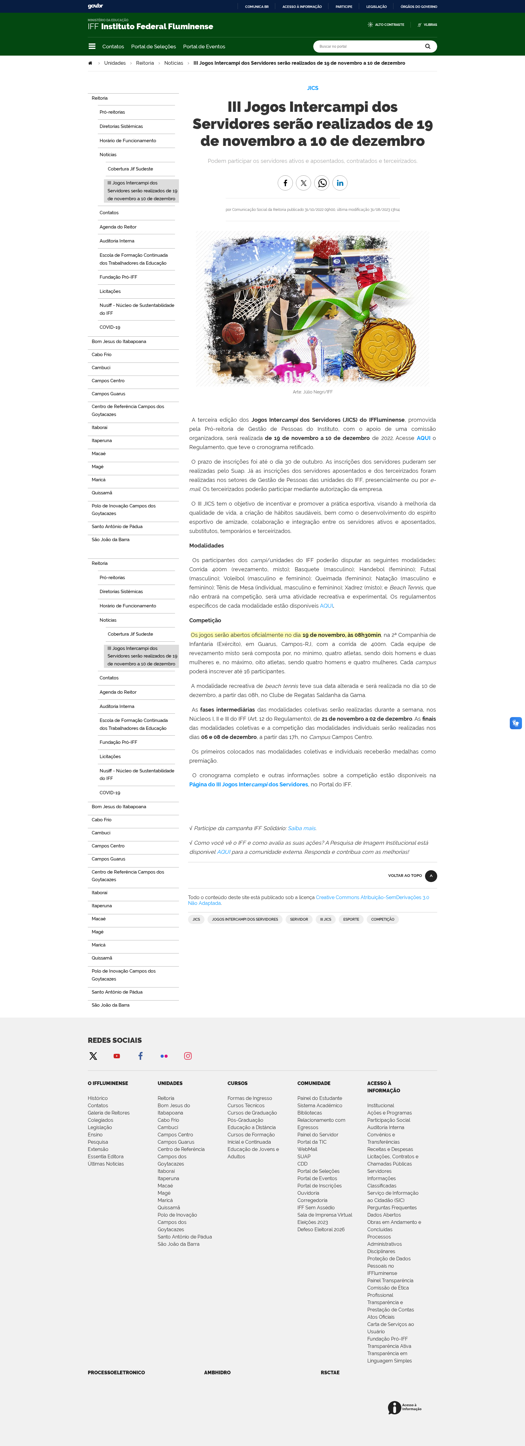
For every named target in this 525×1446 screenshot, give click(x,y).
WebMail (307, 1149)
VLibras (430, 25)
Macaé (165, 1186)
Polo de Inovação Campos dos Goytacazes (177, 1222)
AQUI (425, 438)
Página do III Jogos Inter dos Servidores (248, 784)
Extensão (98, 1149)
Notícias (173, 63)
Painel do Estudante (319, 1098)
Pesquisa (98, 1142)
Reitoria (145, 63)
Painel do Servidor (317, 1135)
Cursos (238, 1083)
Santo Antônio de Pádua (185, 1237)
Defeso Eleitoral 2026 (321, 1229)
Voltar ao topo (405, 875)
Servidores (379, 1171)
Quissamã (169, 1208)
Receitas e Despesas (390, 1149)
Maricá (165, 1200)
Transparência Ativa (389, 1346)
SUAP (304, 1156)
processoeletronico (116, 1373)
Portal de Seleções (153, 46)
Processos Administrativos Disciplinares (384, 1244)
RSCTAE (330, 1373)
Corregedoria (312, 1200)
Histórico (98, 1098)
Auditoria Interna (385, 1127)
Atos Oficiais (381, 1317)
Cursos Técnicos (246, 1105)
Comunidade (314, 1083)
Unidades (115, 63)
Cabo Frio (168, 1120)
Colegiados (100, 1120)
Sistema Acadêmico (319, 1105)
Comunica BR (257, 7)
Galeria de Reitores (109, 1113)
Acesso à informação (302, 7)
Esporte (351, 919)
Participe (344, 7)
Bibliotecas (309, 1113)
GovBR (95, 6)
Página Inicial (91, 63)
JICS (196, 919)
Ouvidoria (308, 1193)
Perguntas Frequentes (392, 1208)
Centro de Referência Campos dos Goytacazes (181, 1156)
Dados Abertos (384, 1215)
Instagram (188, 1056)
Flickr (164, 1056)
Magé (164, 1193)
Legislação (376, 7)
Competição (382, 919)
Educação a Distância (252, 1127)
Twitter (93, 1056)
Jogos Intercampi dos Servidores (245, 919)
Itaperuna (168, 1178)
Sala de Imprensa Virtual (324, 1215)
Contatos (113, 46)
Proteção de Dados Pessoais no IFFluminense (389, 1266)
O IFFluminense (108, 1083)
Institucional (380, 1105)
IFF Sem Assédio (316, 1208)
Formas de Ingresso (250, 1098)
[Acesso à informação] (406, 1408)
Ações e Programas (389, 1113)
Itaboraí (166, 1171)
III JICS (325, 919)
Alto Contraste (389, 25)
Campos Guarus (176, 1142)
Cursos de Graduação (252, 1113)
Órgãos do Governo (419, 7)
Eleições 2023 (312, 1222)
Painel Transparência (390, 1280)
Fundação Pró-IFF (387, 1339)
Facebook (140, 1056)
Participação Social (388, 1120)
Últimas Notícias (106, 1164)
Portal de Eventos (204, 46)
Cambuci (168, 1127)
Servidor (299, 919)
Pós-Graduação (245, 1120)
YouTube (117, 1056)
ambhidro (217, 1373)
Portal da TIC (312, 1142)
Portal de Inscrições (319, 1186)
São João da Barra (179, 1244)
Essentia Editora (106, 1156)
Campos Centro (175, 1135)
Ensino (95, 1135)
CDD (302, 1164)
